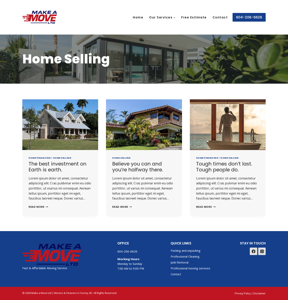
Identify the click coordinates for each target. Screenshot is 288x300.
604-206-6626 (249, 17)
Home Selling (62, 157)
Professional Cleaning (185, 256)
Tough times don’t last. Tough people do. (224, 166)
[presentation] (60, 124)
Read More (38, 207)
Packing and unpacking (185, 250)
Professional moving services (190, 268)
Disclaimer (259, 293)
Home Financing (40, 157)
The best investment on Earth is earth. (57, 166)
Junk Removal (179, 262)
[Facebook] (253, 251)
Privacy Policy (243, 293)
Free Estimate (194, 17)
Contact (220, 17)
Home (138, 17)
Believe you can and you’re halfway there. (137, 166)
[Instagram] (262, 251)
